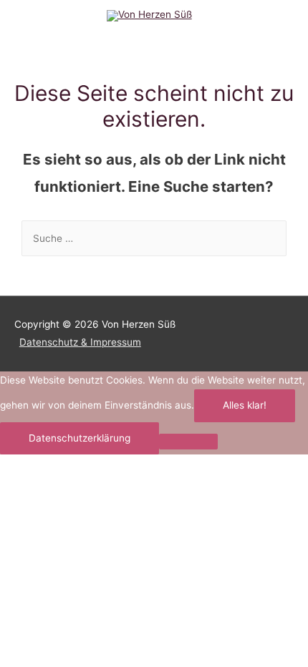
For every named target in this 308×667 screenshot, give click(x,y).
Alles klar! (244, 405)
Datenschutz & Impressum (80, 342)
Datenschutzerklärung (79, 438)
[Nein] (188, 441)
